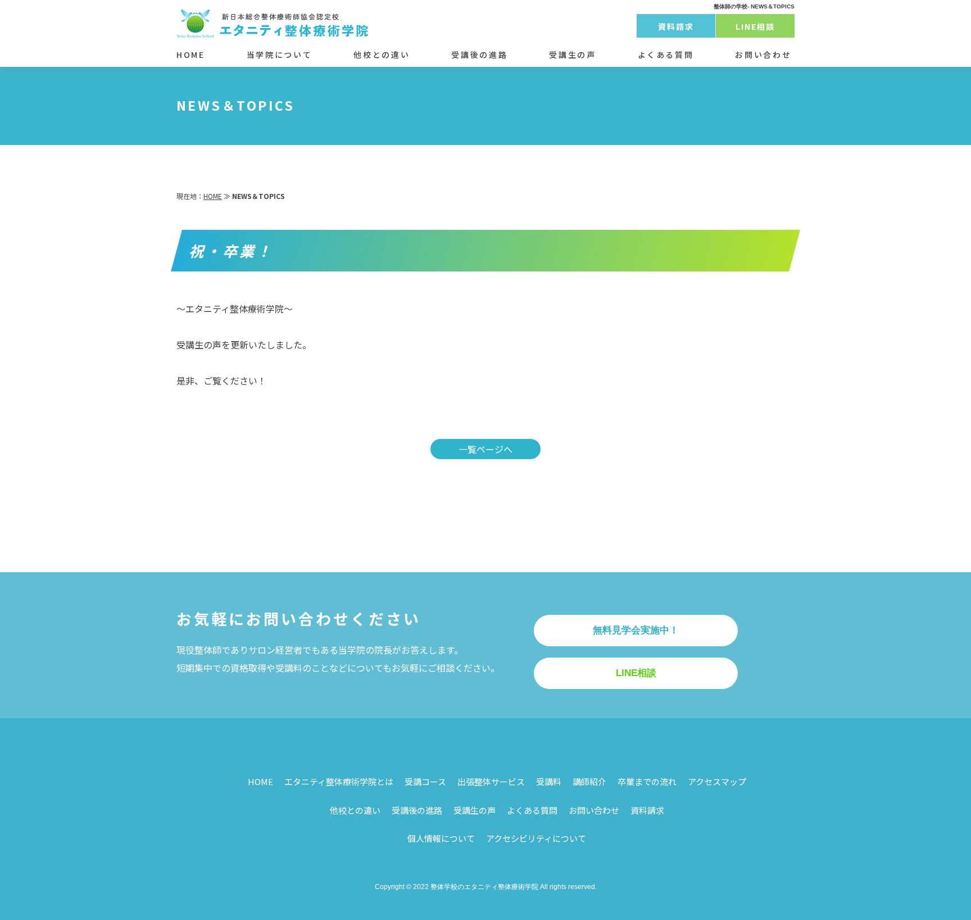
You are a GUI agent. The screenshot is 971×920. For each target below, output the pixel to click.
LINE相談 (755, 26)
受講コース (425, 781)
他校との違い (381, 54)
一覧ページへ (485, 449)
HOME (190, 54)
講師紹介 (589, 781)
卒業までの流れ (647, 781)
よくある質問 (666, 54)
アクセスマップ (717, 781)
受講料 (548, 781)
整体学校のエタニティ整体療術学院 (484, 887)
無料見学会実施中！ (636, 630)
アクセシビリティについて (536, 838)
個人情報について (441, 838)
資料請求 (676, 26)
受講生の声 (572, 54)
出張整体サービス (491, 781)
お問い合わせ (763, 54)
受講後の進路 (479, 54)
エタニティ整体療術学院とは (338, 781)
